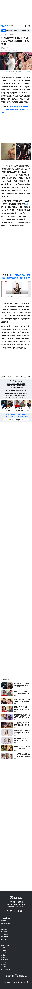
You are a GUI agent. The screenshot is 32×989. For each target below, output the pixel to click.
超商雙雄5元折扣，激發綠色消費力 (16, 393)
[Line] (11, 911)
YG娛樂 (28, 376)
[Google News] (24, 911)
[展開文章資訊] (29, 48)
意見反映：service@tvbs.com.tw (16, 904)
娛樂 (6, 34)
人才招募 (3, 952)
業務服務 (3, 964)
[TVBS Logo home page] (7, 26)
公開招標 (3, 962)
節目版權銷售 (5, 960)
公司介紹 (3, 948)
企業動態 (3, 950)
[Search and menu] (29, 26)
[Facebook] (7, 911)
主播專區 (3, 955)
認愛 (22, 376)
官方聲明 (3, 967)
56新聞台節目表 (5, 923)
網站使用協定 (5, 936)
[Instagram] (17, 911)
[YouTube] (21, 911)
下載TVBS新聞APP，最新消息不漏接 (16, 414)
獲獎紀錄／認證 (5, 969)
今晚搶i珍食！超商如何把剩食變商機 (16, 395)
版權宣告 (3, 939)
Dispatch (10, 376)
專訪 (17, 376)
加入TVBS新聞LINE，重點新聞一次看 (16, 417)
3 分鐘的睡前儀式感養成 (16, 388)
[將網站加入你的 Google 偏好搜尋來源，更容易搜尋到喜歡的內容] (16, 419)
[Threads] (14, 911)
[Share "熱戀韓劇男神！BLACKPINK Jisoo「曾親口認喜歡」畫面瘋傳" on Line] (25, 26)
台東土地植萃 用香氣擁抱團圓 (16, 384)
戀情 (3, 376)
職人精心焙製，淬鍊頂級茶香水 (16, 386)
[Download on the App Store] (10, 976)
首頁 (2, 34)
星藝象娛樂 (4, 957)
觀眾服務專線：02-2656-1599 (16, 906)
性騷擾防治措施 (5, 934)
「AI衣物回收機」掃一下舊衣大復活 (16, 397)
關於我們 (3, 921)
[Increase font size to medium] (22, 26)
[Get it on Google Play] (21, 976)
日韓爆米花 (11, 34)
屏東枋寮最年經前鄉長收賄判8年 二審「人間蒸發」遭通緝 (18, 30)
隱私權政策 (4, 932)
